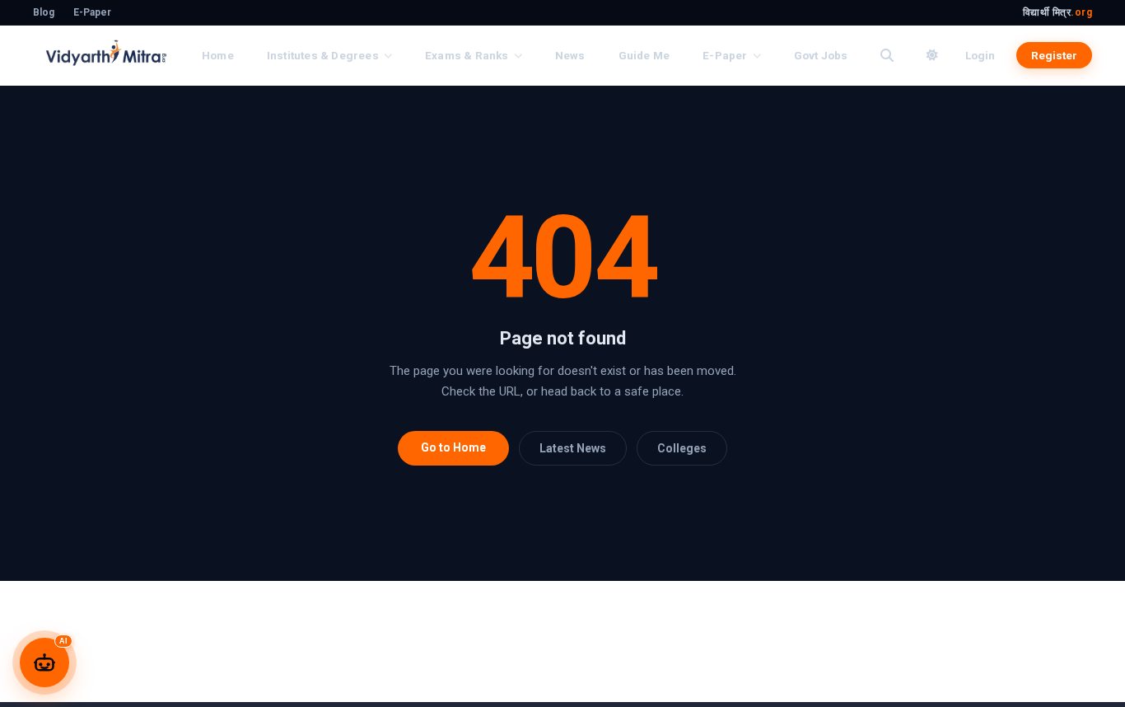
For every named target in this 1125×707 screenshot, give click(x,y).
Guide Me (644, 55)
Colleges (682, 448)
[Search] (887, 55)
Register (1054, 55)
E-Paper (92, 12)
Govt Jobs (821, 55)
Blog (43, 12)
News (570, 55)
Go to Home (453, 447)
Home (218, 55)
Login (980, 55)
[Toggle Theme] (932, 55)
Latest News (572, 448)
